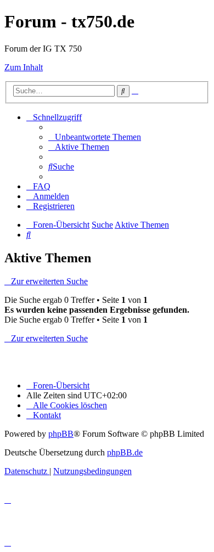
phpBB (61, 433)
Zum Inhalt (23, 67)
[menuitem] (94, 137)
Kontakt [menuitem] (47, 415)
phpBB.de (125, 452)
